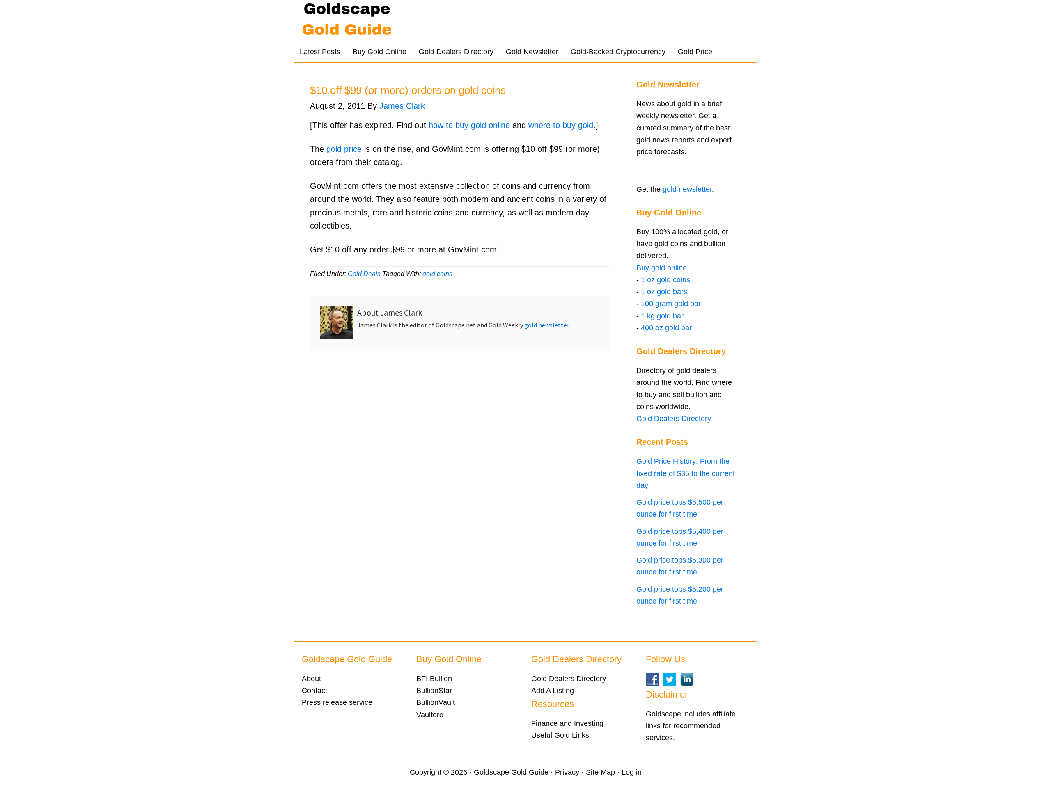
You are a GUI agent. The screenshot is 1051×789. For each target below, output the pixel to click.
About (311, 679)
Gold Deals (364, 273)
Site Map (600, 772)
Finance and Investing (567, 723)
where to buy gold (560, 125)
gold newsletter (546, 325)
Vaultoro (429, 715)
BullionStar (434, 690)
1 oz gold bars (664, 292)
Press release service (337, 702)
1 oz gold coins (665, 280)
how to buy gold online (469, 125)
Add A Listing (552, 690)
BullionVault (435, 702)
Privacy (567, 772)
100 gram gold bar (671, 304)
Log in (632, 772)
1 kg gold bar (662, 316)
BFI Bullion (434, 679)
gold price (344, 148)
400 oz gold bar (666, 328)
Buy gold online (661, 268)
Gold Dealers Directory (673, 418)
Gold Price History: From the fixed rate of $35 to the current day (685, 473)
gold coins (437, 273)
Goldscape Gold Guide (374, 20)
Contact (314, 690)
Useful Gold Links (560, 735)
